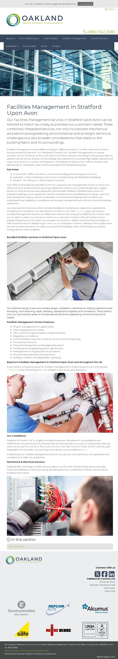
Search (111, 9)
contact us (12, 369)
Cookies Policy (42, 650)
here (85, 449)
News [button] (44, 46)
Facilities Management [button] (74, 38)
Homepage (18, 546)
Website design (103, 657)
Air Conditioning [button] (28, 38)
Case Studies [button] (29, 46)
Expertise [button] (11, 46)
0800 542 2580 (101, 32)
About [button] (9, 38)
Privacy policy (29, 650)
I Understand (85, 3)
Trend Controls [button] (99, 38)
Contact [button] (56, 46)
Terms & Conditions (13, 650)
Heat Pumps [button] (50, 38)
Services (80, 211)
